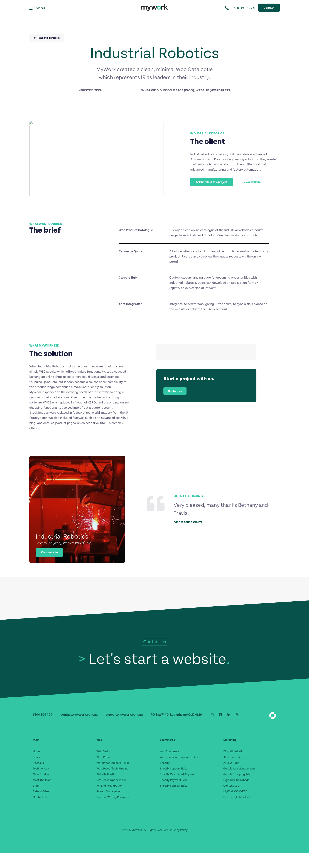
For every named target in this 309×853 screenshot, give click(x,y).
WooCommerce (169, 751)
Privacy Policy (179, 830)
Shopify (165, 762)
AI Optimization (233, 757)
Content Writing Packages (112, 797)
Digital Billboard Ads (236, 780)
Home (36, 751)
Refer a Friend (41, 791)
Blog (36, 785)
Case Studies (41, 774)
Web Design (103, 751)
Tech (98, 90)
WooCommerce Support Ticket (179, 757)
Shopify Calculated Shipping (177, 774)
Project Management (109, 791)
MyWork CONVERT (235, 791)
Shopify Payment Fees (174, 780)
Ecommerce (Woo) (178, 90)
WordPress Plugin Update (112, 768)
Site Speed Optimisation (111, 780)
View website (49, 552)
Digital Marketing (234, 751)
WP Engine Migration (109, 785)
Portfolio (38, 762)
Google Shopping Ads (236, 774)
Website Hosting (106, 774)
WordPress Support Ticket (112, 762)
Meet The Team (42, 780)
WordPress (103, 757)
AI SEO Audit (231, 762)
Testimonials (41, 768)
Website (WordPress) (213, 90)
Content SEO (231, 785)
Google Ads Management (239, 768)
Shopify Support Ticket (174, 768)
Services (38, 757)
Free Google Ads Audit (237, 797)
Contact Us (40, 797)
